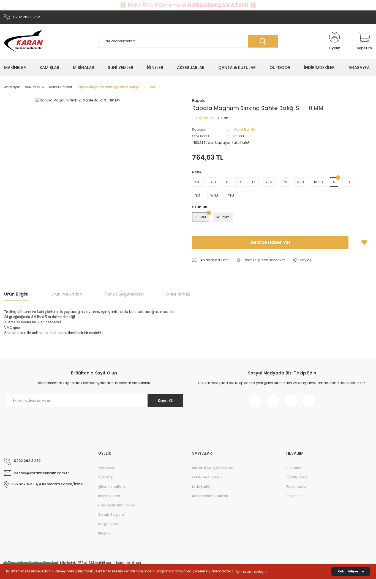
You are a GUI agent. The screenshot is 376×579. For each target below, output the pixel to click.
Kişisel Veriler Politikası (210, 495)
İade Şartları (202, 486)
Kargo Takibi (108, 524)
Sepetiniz (293, 495)
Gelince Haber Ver (270, 242)
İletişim (104, 533)
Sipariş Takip (296, 477)
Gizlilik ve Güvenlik (207, 477)
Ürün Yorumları (66, 294)
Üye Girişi (105, 477)
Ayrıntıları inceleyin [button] (251, 571)
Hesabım (293, 467)
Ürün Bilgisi (16, 294)
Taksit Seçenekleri (124, 294)
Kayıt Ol (165, 400)
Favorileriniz (296, 486)
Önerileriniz (178, 294)
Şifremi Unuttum (111, 486)
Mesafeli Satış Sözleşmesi (213, 467)
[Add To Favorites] (364, 242)
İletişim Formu (109, 495)
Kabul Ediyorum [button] (351, 571)
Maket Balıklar (245, 129)
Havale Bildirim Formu (116, 505)
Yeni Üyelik (106, 467)
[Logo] (25, 41)
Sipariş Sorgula (111, 514)
